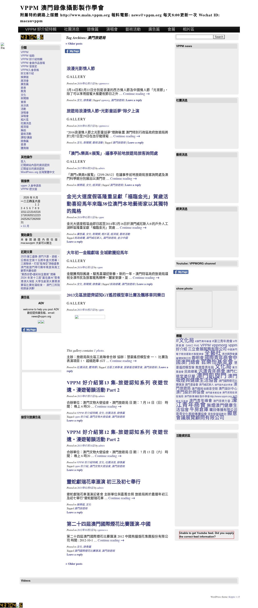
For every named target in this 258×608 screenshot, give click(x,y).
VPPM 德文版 (29, 189)
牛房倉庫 (199, 409)
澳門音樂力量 (221, 401)
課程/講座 (26, 137)
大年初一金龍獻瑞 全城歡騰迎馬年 (97, 253)
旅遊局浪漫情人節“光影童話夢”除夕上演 (103, 111)
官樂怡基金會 (217, 362)
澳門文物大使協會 (99, 416)
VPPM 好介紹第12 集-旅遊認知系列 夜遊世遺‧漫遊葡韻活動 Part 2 (117, 435)
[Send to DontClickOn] (42, 322)
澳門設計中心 (228, 388)
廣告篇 (154, 29)
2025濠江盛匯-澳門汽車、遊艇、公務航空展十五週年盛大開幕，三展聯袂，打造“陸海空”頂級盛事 (40, 260)
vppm (101, 217)
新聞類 (25, 98)
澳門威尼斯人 (94, 237)
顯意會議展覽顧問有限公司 (206, 415)
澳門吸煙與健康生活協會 (206, 378)
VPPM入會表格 (30, 69)
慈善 (23, 87)
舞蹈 (23, 130)
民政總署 (79, 237)
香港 (23, 144)
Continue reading (136, 93)
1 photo (99, 350)
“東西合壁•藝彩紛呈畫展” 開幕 (38, 274)
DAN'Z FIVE (192, 345)
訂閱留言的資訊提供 (32, 168)
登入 (23, 161)
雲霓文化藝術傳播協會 (191, 414)
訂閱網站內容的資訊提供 (35, 165)
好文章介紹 (27, 73)
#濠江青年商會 (222, 341)
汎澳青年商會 (211, 371)
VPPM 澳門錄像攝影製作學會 (62, 7)
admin (101, 168)
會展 (171, 29)
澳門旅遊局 (117, 100)
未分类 (25, 105)
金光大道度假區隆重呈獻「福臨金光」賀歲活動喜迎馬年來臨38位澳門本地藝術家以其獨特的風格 (117, 203)
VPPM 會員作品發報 (33, 62)
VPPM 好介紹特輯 (40, 29)
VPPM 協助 (27, 55)
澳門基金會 (191, 384)
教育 (23, 91)
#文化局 (185, 340)
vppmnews (103, 83)
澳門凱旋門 (211, 375)
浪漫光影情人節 (81, 68)
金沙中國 (122, 237)
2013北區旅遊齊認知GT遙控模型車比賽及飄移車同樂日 (116, 295)
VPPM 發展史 (29, 66)
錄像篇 (93, 29)
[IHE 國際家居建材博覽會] (194, 309)
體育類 (25, 148)
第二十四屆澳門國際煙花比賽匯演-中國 (109, 523)
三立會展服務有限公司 (207, 349)
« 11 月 (25, 225)
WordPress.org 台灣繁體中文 (38, 172)
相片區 (188, 29)
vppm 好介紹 (81, 416)
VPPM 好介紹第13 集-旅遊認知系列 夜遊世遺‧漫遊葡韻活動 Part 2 (117, 386)
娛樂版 (25, 77)
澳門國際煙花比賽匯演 (87, 550)
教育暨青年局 (205, 367)
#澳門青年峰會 (203, 341)
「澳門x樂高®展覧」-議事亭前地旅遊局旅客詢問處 (112, 153)
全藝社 (213, 353)
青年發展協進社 (217, 414)
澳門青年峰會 (200, 401)
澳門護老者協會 (214, 392)
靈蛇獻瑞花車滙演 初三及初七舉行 (103, 481)
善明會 (197, 358)
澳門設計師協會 (190, 392)
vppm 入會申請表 (31, 185)
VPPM (24, 52)
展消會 (25, 80)
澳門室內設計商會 (224, 385)
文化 (23, 94)
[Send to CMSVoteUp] (39, 322)
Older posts (74, 43)
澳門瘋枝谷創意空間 (205, 388)
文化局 (223, 366)
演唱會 (112, 29)
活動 (23, 108)
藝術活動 (133, 29)
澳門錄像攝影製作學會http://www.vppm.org (208, 396)
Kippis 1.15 (234, 596)
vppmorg (105, 100)
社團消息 (71, 29)
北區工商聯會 (115, 367)
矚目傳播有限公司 (223, 410)
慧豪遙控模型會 (133, 367)
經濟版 (25, 126)
